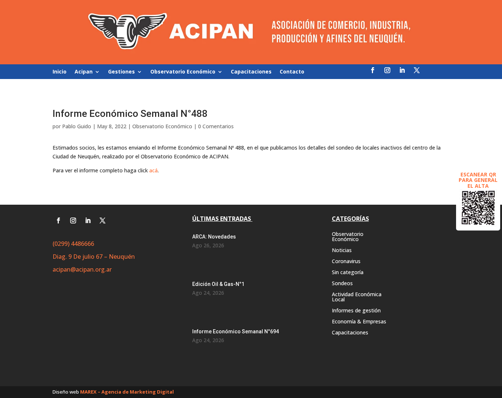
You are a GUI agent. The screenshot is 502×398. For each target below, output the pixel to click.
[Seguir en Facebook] (373, 70)
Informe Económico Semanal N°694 (235, 331)
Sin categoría (347, 273)
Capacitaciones (251, 72)
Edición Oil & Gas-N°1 (218, 284)
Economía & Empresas (359, 322)
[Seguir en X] (417, 70)
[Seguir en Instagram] (387, 70)
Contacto (292, 72)
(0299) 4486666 (73, 244)
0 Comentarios (216, 126)
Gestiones (121, 72)
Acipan (84, 72)
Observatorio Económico (182, 72)
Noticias (342, 251)
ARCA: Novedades (214, 237)
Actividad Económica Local (356, 297)
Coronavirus (346, 262)
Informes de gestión (356, 311)
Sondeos (342, 284)
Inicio (60, 72)
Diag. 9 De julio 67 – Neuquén (94, 256)
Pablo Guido (76, 126)
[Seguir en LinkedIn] (402, 70)
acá (153, 170)
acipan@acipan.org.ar (82, 269)
